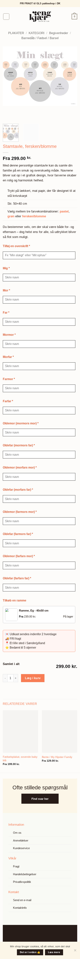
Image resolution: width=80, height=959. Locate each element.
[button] (6, 16)
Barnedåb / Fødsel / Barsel (40, 38)
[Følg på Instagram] (43, 933)
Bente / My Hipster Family (57, 756)
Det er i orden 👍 (30, 952)
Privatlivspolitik (22, 881)
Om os (17, 832)
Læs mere (54, 952)
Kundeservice (21, 848)
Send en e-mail (22, 900)
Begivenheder (58, 33)
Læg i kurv (33, 678)
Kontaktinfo (20, 907)
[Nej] (75, 951)
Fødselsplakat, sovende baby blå (20, 758)
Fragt (16, 866)
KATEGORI (36, 33)
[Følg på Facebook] (36, 933)
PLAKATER (16, 33)
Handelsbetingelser (24, 874)
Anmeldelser (20, 840)
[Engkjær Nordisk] (40, 16)
